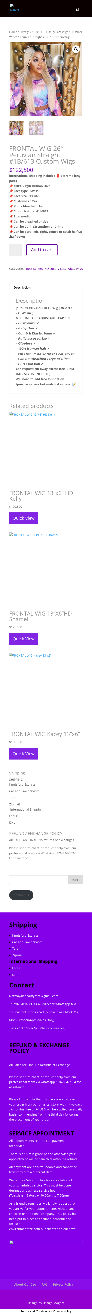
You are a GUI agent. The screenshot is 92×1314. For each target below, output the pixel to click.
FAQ (44, 1284)
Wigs (79, 269)
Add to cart (42, 249)
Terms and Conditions (35, 1311)
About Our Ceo (25, 1284)
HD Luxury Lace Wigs (54, 32)
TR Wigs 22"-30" (29, 32)
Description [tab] (22, 287)
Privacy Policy (63, 1284)
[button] (76, 49)
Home (13, 32)
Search (75, 880)
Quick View (24, 518)
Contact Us (21, 895)
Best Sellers (34, 269)
